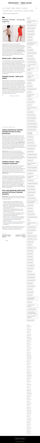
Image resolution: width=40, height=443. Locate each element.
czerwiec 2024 (29, 363)
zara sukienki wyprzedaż (32, 309)
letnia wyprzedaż (30, 151)
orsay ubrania (30, 232)
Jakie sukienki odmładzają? (32, 126)
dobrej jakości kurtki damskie (31, 69)
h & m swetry (30, 98)
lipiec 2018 (28, 422)
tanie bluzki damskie (31, 274)
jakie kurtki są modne (31, 120)
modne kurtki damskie (31, 192)
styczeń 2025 (29, 352)
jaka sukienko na (30, 111)
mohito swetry (30, 208)
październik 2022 (29, 393)
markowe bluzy (30, 173)
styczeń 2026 (29, 334)
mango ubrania (30, 160)
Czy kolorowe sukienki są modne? (32, 65)
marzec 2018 (29, 428)
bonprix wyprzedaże (31, 58)
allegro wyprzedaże (31, 34)
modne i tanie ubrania (31, 189)
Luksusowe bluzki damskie (32, 157)
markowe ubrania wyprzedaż (32, 183)
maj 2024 (28, 364)
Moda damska (8, 8)
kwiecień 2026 (29, 329)
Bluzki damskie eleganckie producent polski (32, 43)
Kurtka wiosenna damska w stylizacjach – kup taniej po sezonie (20, 236)
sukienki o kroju (30, 259)
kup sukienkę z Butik (31, 148)
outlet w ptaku (30, 238)
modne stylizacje (30, 195)
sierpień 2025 (29, 341)
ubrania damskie (30, 292)
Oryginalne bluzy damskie (32, 235)
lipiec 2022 (28, 398)
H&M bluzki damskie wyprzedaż (31, 95)
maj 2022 (28, 401)
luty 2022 (28, 405)
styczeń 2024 (29, 370)
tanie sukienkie (30, 283)
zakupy (4, 8)
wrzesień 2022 (29, 395)
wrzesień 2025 (29, 340)
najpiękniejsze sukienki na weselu (32, 223)
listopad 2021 (29, 410)
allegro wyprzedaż (31, 31)
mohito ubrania (30, 211)
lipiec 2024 (28, 361)
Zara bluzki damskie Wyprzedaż (31, 306)
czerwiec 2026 (29, 326)
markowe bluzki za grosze (32, 170)
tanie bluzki (30, 271)
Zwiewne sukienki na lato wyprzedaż (32, 317)
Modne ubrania (18, 8)
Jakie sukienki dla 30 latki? (32, 123)
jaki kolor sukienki (31, 142)
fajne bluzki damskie (31, 80)
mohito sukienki (30, 205)
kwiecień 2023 (29, 384)
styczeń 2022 (29, 407)
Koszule (4, 212)
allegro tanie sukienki (31, 28)
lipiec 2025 (28, 343)
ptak (35, 238)
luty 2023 (28, 387)
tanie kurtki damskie (31, 277)
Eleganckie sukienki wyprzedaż (31, 76)
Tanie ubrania (30, 289)
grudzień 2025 (29, 335)
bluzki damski (30, 39)
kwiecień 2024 (29, 366)
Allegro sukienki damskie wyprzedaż (32, 22)
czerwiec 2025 (29, 344)
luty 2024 (28, 369)
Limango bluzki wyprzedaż (32, 154)
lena (7, 240)
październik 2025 (29, 338)
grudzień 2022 (29, 390)
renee (35, 247)
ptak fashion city (30, 241)
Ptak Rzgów (30, 247)
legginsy (9, 216)
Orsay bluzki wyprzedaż (31, 230)
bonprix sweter (30, 55)
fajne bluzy (29, 83)
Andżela (17, 147)
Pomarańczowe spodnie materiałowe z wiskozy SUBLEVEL (6, 236)
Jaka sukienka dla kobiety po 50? (32, 108)
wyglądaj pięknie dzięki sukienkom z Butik (31, 298)
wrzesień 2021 (29, 413)
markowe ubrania (30, 180)
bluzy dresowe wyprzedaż (32, 52)
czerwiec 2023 (29, 381)
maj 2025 (28, 346)
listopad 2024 (29, 355)
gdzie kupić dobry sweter (32, 88)
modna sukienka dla (31, 186)
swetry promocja (30, 268)
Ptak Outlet (30, 244)
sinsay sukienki (30, 253)
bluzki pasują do (30, 49)
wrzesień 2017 (29, 433)
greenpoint (29, 91)
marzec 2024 (29, 367)
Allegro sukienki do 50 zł (32, 25)
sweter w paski (30, 262)
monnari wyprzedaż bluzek (32, 217)
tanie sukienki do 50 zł (31, 280)
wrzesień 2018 (29, 419)
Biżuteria (13, 181)
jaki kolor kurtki (30, 139)
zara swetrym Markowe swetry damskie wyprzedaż (32, 313)
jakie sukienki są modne (31, 129)
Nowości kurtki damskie (31, 227)
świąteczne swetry (31, 320)
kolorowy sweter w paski (32, 145)
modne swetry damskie (31, 198)
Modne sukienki (4, 127)
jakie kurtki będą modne (32, 117)
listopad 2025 (29, 337)
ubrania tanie (30, 294)
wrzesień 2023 (29, 376)
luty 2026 (28, 332)
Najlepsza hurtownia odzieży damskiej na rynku (10, 13)
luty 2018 (28, 430)
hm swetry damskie (31, 101)
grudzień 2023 (29, 372)
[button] (36, 8)
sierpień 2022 (29, 396)
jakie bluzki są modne (31, 114)
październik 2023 (29, 375)
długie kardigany (12, 221)
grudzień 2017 (29, 431)
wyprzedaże (29, 302)
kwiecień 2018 (29, 427)
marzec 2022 (29, 404)
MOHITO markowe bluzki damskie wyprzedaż (32, 202)
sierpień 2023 (29, 378)
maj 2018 (28, 425)
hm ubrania (29, 104)
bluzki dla (29, 47)
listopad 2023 (29, 373)
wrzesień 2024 (29, 358)
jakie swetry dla (30, 136)
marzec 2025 (29, 349)
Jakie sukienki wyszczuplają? (30, 133)
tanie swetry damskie (31, 286)
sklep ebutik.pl (30, 256)
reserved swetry (30, 250)
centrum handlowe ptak (32, 61)
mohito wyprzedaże (31, 214)
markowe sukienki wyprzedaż (31, 177)
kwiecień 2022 (29, 402)
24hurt (29, 18)
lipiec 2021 (28, 416)
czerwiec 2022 (29, 399)
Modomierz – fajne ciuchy (20, 3)
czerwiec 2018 (29, 424)
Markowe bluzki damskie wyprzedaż (32, 164)
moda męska (13, 8)
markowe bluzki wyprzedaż (32, 167)
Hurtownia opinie (24, 8)
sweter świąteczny (31, 265)
